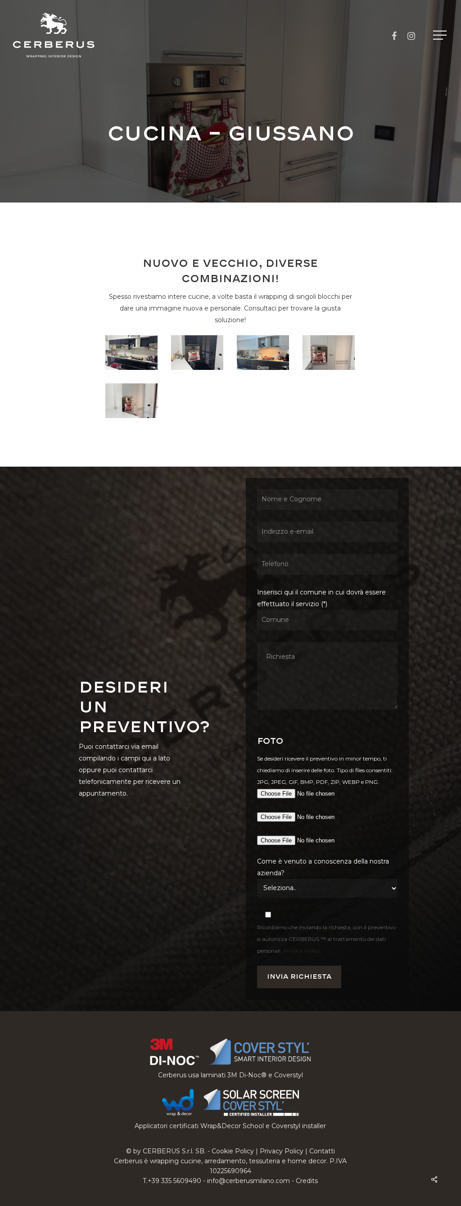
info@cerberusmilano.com (248, 1181)
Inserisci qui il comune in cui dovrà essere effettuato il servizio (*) (321, 598)
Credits (307, 1181)
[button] (440, 35)
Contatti (322, 1151)
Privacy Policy (301, 950)
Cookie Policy (233, 1151)
